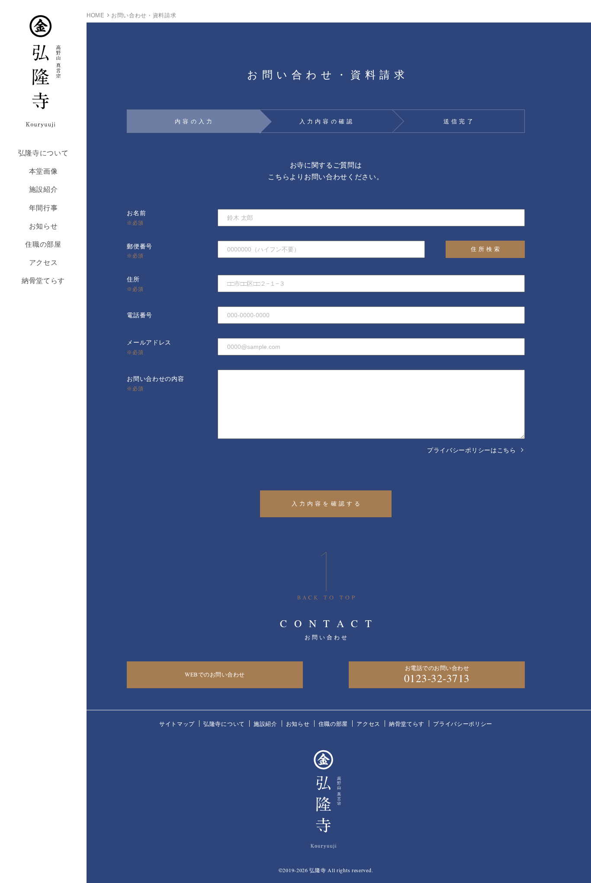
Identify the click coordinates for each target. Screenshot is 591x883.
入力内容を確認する (327, 503)
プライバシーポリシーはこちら (471, 450)
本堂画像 (43, 171)
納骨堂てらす (43, 280)
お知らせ (43, 226)
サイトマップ (177, 724)
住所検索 (486, 249)
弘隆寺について (43, 153)
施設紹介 (43, 189)
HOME (96, 15)
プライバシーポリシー (462, 724)
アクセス (43, 262)
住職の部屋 (43, 244)
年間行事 (43, 208)
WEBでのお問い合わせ (215, 674)
